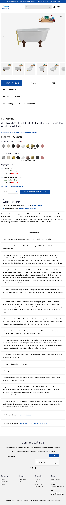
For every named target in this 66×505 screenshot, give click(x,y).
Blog (36, 481)
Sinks (20, 481)
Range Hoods (22, 479)
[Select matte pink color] (42, 146)
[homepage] (5, 7)
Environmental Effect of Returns (57, 487)
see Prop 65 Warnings (24, 415)
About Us (37, 479)
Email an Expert (19, 132)
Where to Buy (38, 484)
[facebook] (30, 468)
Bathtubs (3, 479)
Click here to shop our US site (27, 208)
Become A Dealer (55, 479)
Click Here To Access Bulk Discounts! (12, 186)
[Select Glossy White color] (23, 146)
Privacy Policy (10, 500)
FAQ (52, 490)
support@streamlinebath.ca (29, 1)
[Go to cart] (58, 7)
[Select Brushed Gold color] (32, 146)
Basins (3, 484)
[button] (63, 37)
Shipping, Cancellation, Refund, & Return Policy (57, 493)
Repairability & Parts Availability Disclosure (34, 423)
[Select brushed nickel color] (8, 146)
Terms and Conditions (22, 500)
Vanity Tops (4, 481)
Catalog (53, 481)
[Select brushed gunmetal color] (37, 146)
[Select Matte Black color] (13, 146)
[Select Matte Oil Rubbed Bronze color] (18, 146)
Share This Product (7, 132)
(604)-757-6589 (37, 205)
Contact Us (54, 484)
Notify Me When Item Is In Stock (35, 191)
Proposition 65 (39, 486)
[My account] (54, 7)
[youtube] (35, 468)
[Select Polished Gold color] (27, 146)
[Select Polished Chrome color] (3, 146)
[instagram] (32, 468)
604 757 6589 (15, 1)
